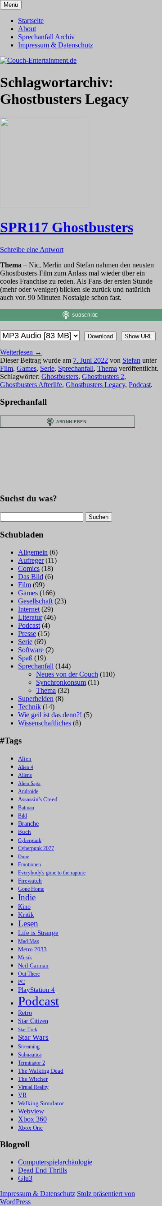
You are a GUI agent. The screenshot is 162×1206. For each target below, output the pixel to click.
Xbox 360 (32, 1119)
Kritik (26, 914)
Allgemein (33, 552)
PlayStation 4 (36, 989)
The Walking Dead (40, 1070)
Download (100, 336)
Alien (25, 759)
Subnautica (29, 1055)
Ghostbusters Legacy (95, 384)
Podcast (140, 384)
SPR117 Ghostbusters (66, 227)
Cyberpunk (29, 840)
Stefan (131, 360)
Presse (27, 633)
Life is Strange (38, 932)
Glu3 (25, 1178)
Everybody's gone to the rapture (52, 873)
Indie (27, 897)
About (27, 29)
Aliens (25, 775)
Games (26, 368)
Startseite (31, 20)
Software (31, 650)
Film (6, 368)
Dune (23, 856)
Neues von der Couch (67, 674)
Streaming (29, 1047)
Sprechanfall (76, 368)
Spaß (25, 658)
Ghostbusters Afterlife (31, 384)
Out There (29, 974)
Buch (24, 831)
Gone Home (31, 889)
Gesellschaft (35, 601)
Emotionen (29, 865)
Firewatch (30, 881)
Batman (26, 808)
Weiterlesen (21, 352)
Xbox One (30, 1127)
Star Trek (27, 1029)
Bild (22, 816)
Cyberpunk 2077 (36, 848)
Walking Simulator (41, 1103)
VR (22, 1095)
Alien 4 (25, 767)
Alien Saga (29, 783)
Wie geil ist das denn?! (50, 715)
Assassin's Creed (38, 799)
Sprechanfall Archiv (46, 37)
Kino (24, 906)
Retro (25, 1013)
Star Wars (33, 1037)
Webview (31, 1111)
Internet (29, 609)
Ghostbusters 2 (103, 376)
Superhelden (36, 698)
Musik (25, 958)
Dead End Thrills (42, 1170)
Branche (28, 823)
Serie (47, 368)
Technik (29, 707)
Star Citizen (33, 1021)
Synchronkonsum (61, 682)
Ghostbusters (59, 376)
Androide (28, 792)
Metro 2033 (32, 949)
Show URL (138, 336)
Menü (11, 4)
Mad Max (28, 941)
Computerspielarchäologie (55, 1162)
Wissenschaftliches (44, 723)
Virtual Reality (33, 1087)
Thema (107, 368)
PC (21, 981)
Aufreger (31, 560)
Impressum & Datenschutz (55, 45)
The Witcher (33, 1079)
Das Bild (30, 576)
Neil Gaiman (33, 966)
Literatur (30, 617)
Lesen (28, 923)
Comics (29, 568)
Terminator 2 (31, 1063)
